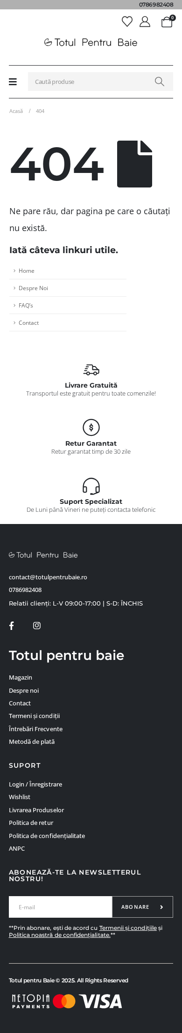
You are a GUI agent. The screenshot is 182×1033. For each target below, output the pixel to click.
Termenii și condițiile (128, 927)
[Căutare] (160, 81)
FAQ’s (26, 305)
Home (27, 270)
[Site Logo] (91, 43)
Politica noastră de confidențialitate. (60, 934)
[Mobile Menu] (13, 81)
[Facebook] (11, 626)
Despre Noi (33, 288)
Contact (29, 322)
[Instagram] (36, 626)
